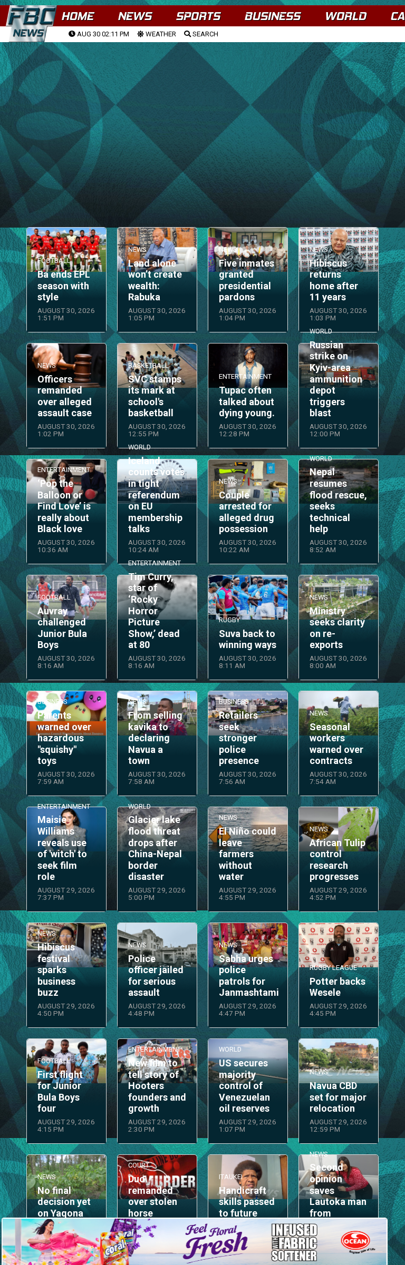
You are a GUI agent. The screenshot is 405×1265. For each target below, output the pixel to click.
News (134, 16)
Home (77, 16)
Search (204, 34)
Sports (198, 16)
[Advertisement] (202, 121)
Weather (160, 34)
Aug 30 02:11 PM (102, 34)
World (345, 16)
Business (272, 16)
